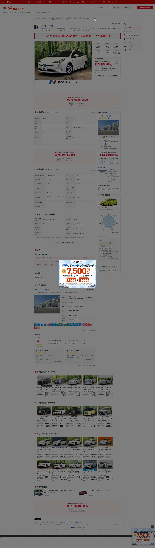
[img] (95, 20)
